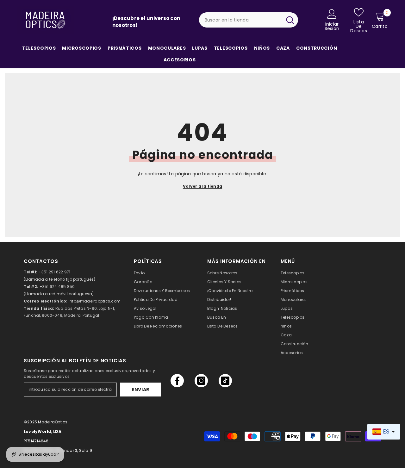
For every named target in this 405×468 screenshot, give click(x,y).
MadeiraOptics (52, 422)
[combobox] (240, 20)
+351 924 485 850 (57, 286)
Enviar (140, 389)
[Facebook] (177, 380)
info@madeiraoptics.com (95, 301)
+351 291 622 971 (55, 272)
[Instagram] (201, 380)
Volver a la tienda (202, 186)
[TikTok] (225, 380)
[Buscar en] (248, 20)
